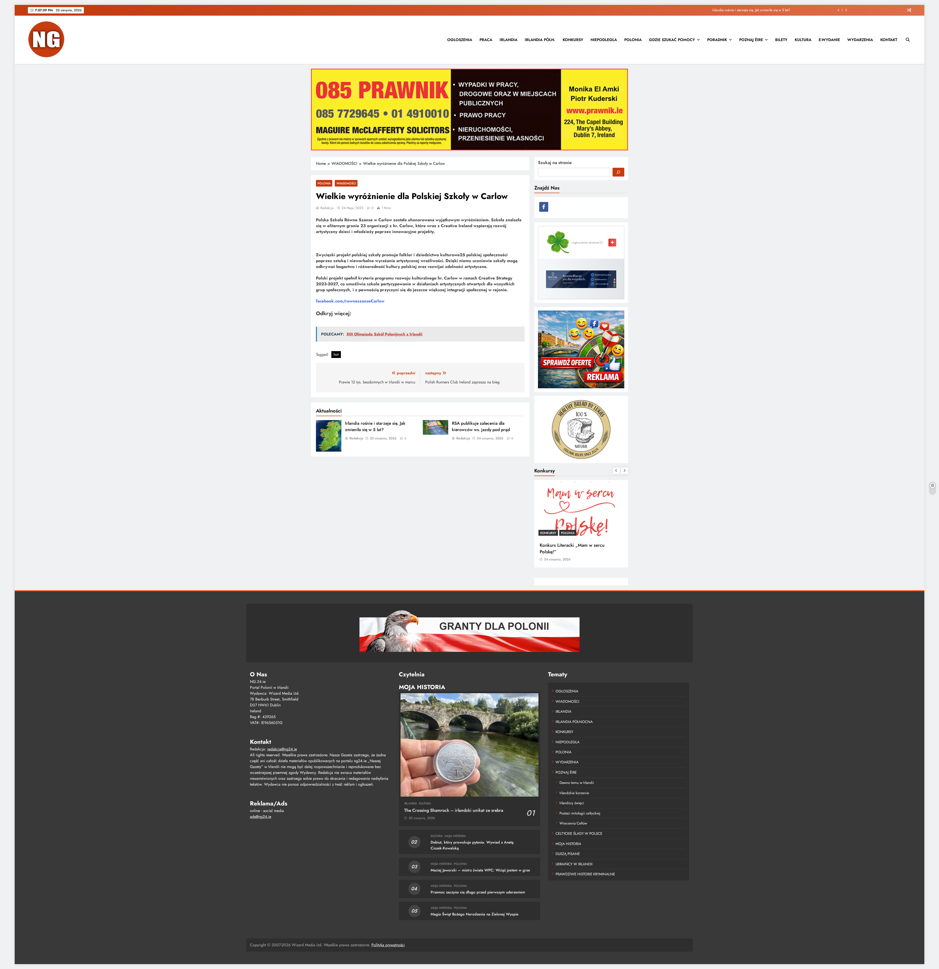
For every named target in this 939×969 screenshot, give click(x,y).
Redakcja (327, 207)
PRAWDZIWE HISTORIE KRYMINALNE (585, 874)
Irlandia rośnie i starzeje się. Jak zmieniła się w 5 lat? (375, 426)
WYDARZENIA (860, 40)
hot (336, 354)
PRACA (486, 40)
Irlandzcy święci (571, 803)
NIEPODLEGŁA (604, 40)
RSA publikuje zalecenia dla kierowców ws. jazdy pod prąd (746, 10)
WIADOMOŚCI (346, 183)
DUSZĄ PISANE (568, 854)
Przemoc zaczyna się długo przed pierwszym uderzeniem (478, 892)
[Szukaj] (618, 172)
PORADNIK (717, 40)
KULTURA (803, 40)
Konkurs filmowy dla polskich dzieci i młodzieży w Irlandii (577, 548)
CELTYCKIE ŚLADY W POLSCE (579, 833)
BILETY (781, 40)
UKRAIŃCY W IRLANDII (574, 864)
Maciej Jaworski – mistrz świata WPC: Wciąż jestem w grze (480, 870)
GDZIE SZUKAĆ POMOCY (672, 40)
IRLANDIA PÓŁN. (540, 40)
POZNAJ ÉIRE (751, 40)
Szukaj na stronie (555, 162)
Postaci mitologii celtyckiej (579, 813)
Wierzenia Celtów (573, 823)
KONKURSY (573, 40)
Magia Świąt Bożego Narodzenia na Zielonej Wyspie (474, 914)
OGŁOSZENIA (459, 40)
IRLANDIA (508, 40)
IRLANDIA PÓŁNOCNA (574, 721)
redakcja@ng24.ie (282, 749)
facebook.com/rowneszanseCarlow (350, 301)
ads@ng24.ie (260, 816)
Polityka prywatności (388, 945)
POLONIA (633, 40)
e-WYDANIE (829, 40)
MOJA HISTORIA (455, 836)
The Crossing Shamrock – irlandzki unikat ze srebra (453, 810)
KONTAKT (888, 40)
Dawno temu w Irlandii (576, 782)
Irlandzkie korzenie (574, 793)
